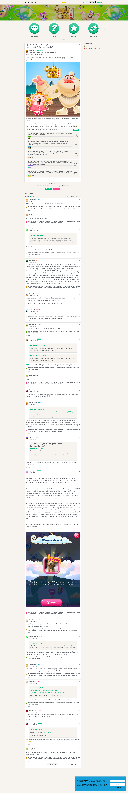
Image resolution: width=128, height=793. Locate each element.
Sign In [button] (48, 189)
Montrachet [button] (32, 471)
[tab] (63, 39)
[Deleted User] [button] (33, 375)
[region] (100, 783)
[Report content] (79, 45)
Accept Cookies (117, 781)
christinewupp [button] (33, 229)
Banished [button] (33, 235)
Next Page (53, 764)
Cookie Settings (117, 787)
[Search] (87, 2)
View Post (71, 459)
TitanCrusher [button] (34, 345)
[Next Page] (78, 196)
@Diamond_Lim (49, 732)
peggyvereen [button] (33, 324)
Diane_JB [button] (32, 294)
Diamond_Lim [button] (33, 390)
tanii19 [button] (32, 729)
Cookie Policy (82, 786)
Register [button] (56, 189)
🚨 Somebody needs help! (93, 48)
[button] (27, 51)
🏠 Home (86, 46)
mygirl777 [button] (32, 748)
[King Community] (64, 2)
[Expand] (53, 244)
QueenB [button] (31, 50)
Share (28, 180)
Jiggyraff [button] (33, 409)
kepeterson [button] (32, 199)
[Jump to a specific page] (80, 196)
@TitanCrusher (31, 365)
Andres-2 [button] (32, 310)
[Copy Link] (55, 52)
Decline (117, 784)
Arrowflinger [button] (33, 402)
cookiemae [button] (32, 339)
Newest (32, 196)
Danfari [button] (31, 214)
